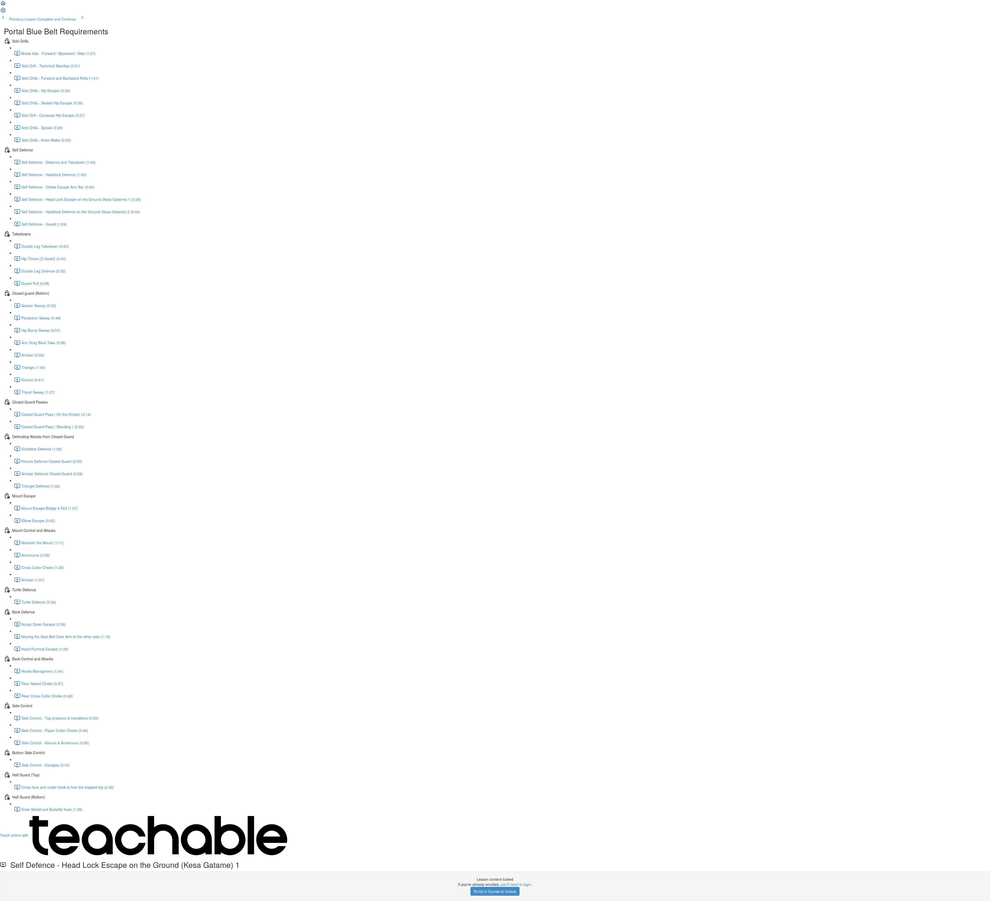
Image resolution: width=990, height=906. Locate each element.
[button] (3, 4)
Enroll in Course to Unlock (495, 891)
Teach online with (14, 835)
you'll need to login (516, 884)
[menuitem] (3, 11)
